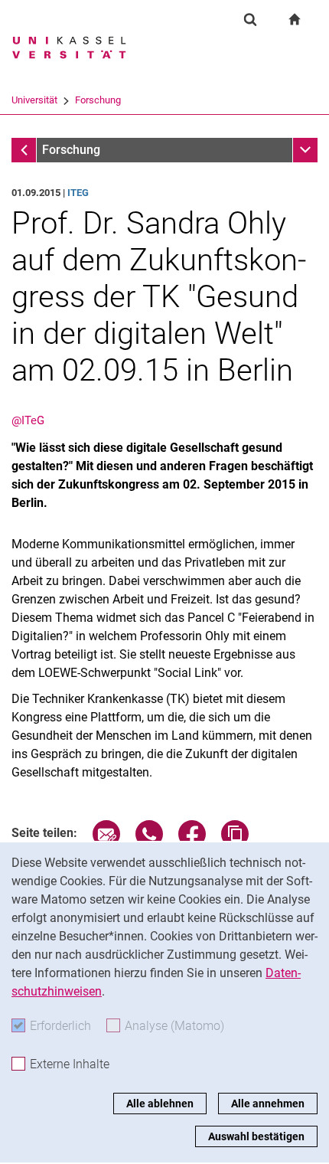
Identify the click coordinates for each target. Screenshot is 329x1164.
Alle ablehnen (160, 1103)
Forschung (98, 100)
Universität (34, 100)
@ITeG (27, 420)
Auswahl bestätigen (256, 1136)
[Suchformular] (250, 19)
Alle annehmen (268, 1103)
